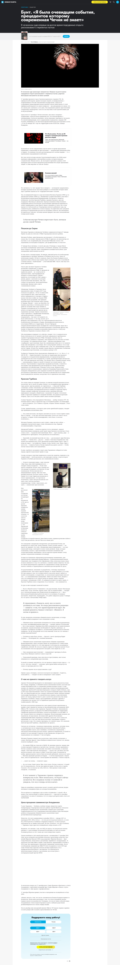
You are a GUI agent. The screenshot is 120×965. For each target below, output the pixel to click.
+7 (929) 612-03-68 (38, 955)
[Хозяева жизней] (46, 176)
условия (55, 942)
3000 (37, 928)
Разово (53, 922)
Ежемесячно (38, 922)
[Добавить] (117, 2)
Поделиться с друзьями (45, 949)
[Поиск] (113, 2)
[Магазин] (110, 2)
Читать (66, 36)
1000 (53, 928)
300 (53, 931)
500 (37, 931)
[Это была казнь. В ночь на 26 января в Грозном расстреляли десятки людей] (46, 137)
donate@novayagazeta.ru (50, 954)
